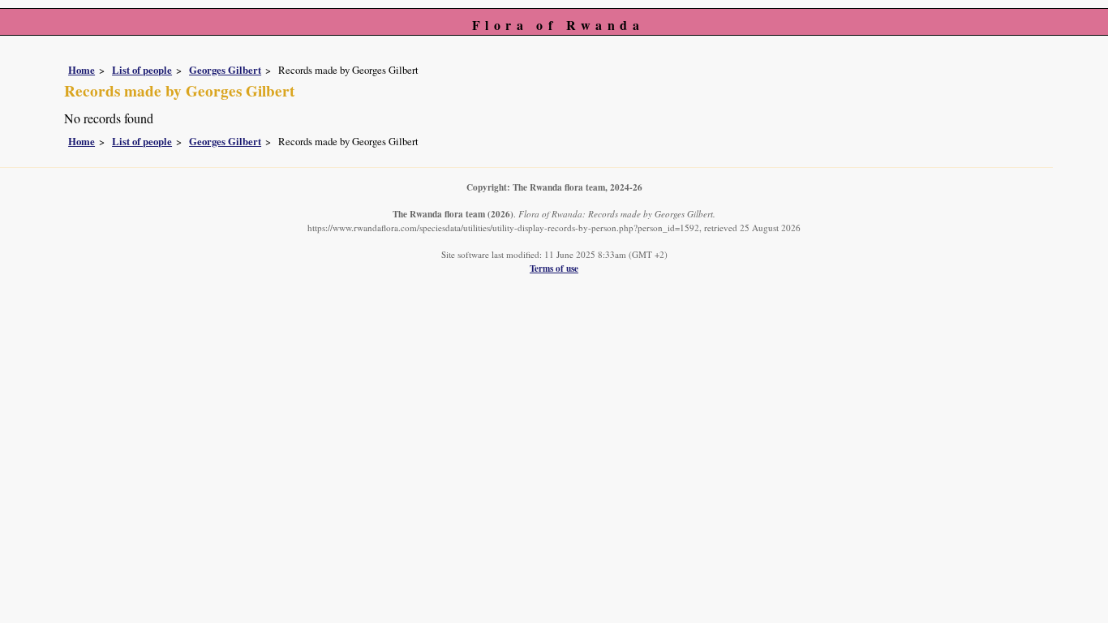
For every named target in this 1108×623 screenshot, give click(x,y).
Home (81, 69)
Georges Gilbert (225, 69)
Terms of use (554, 268)
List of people (142, 69)
